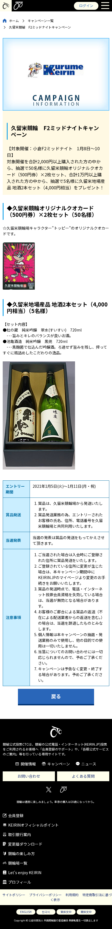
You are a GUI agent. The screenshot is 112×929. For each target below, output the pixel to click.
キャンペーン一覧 (41, 20)
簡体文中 (86, 912)
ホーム (14, 20)
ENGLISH (26, 912)
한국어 (46, 912)
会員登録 (15, 815)
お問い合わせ (28, 776)
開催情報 (28, 764)
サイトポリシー (13, 894)
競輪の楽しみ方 (21, 853)
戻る (56, 696)
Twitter (48, 790)
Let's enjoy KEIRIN (24, 872)
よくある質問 (83, 776)
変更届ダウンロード (25, 844)
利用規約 (72, 894)
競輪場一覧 (17, 863)
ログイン (86, 5)
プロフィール (19, 882)
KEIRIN (63, 790)
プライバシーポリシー (45, 894)
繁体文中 (66, 912)
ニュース (88, 764)
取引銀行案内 (19, 834)
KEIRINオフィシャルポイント (33, 825)
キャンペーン (58, 764)
